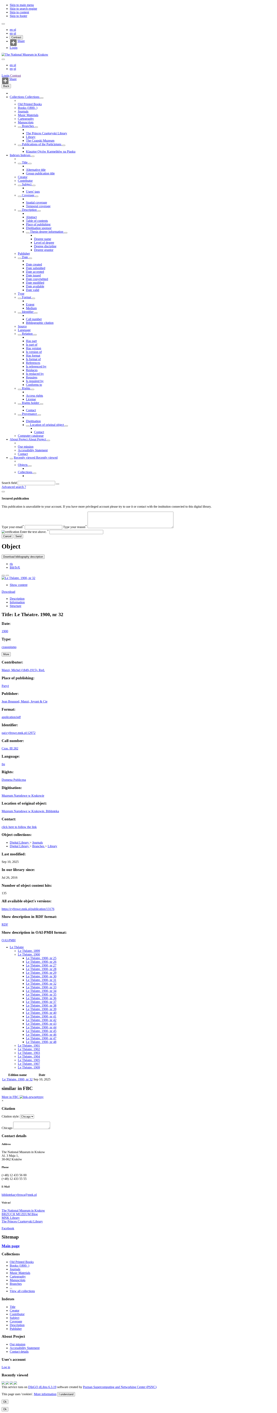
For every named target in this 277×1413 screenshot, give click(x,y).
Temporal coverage (38, 206)
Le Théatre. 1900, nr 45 (41, 1031)
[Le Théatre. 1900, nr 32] (18, 578)
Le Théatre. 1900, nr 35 (41, 994)
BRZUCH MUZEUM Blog (20, 1214)
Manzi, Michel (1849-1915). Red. (23, 670)
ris (11, 564)
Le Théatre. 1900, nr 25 (41, 958)
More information (45, 1394)
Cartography (26, 118)
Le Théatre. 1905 (29, 1060)
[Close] (3, 491)
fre (3, 764)
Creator (22, 177)
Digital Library (20, 842)
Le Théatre (17, 947)
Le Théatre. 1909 (29, 1067)
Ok (5, 1401)
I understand (66, 1394)
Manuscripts (25, 122)
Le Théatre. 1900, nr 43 (41, 1023)
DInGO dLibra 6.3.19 (42, 1387)
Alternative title (36, 169)
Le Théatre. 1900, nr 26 (41, 961)
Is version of (34, 352)
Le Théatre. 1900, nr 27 (41, 965)
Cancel (7, 536)
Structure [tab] (15, 606)
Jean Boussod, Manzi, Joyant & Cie (24, 701)
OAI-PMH (9, 940)
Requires (31, 377)
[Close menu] (3, 59)
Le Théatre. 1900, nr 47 (41, 1038)
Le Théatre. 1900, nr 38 (41, 1005)
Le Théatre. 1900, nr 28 (41, 969)
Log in (6, 1367)
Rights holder (30, 403)
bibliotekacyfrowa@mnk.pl (19, 1194)
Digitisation (33, 421)
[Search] (57, 484)
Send (18, 536)
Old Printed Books (30, 104)
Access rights (34, 395)
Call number (34, 319)
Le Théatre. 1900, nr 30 (41, 976)
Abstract (31, 217)
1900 (5, 631)
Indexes (15, 155)
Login (13, 47)
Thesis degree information (46, 231)
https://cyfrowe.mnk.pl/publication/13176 (28, 909)
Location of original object (47, 424)
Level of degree (44, 242)
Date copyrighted (37, 279)
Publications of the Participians (41, 144)
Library (30, 137)
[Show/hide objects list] (41, 98)
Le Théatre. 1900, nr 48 (41, 1042)
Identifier (27, 312)
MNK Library (11, 1217)
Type (21, 293)
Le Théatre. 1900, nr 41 (41, 1016)
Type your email (13, 527)
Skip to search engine (23, 8)
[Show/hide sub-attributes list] (19, 163)
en (12, 29)
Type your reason (75, 527)
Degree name (42, 239)
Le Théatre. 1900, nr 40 (41, 1012)
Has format (33, 355)
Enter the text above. (34, 532)
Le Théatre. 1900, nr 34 (41, 991)
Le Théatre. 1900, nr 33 (41, 987)
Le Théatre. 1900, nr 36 (41, 998)
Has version (33, 348)
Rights (26, 388)
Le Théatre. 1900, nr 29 (41, 972)
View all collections (22, 1291)
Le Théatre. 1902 (29, 1049)
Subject (26, 184)
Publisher (24, 253)
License (31, 399)
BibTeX (15, 567)
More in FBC (11, 1097)
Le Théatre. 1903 (29, 1053)
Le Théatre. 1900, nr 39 (41, 1009)
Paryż (5, 686)
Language (24, 330)
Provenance (29, 414)
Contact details (19, 1351)
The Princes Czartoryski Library (46, 133)
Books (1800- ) (27, 108)
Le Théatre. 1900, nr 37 (41, 1002)
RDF (5, 924)
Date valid (32, 290)
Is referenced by (36, 366)
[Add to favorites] (3, 575)
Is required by (35, 381)
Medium (31, 308)
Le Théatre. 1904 (29, 1056)
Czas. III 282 (10, 748)
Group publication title (40, 173)
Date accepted (35, 271)
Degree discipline (45, 246)
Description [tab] (17, 598)
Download (8, 591)
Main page (10, 1246)
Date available (35, 286)
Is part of (31, 344)
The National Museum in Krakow (23, 1210)
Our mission (25, 446)
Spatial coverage (36, 202)
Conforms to (34, 384)
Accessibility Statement (33, 450)
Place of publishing (38, 224)
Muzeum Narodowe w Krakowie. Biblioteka (30, 811)
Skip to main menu (22, 5)
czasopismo (9, 647)
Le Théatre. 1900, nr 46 (41, 1034)
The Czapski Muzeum (40, 140)
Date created (34, 264)
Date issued (33, 275)
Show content (18, 585)
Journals (23, 111)
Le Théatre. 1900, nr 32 (41, 983)
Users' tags (33, 191)
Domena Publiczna (14, 779)
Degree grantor (43, 250)
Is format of (33, 359)
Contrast (16, 37)
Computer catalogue (31, 435)
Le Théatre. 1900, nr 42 (41, 1020)
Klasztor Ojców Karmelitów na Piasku (50, 151)
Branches (28, 126)
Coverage (28, 195)
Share (21, 41)
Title (24, 162)
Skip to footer (18, 16)
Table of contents (37, 220)
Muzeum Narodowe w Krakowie (23, 795)
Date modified (35, 282)
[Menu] (3, 23)
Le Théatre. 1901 (29, 1045)
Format (26, 297)
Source (22, 326)
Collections (17, 97)
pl (15, 29)
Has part (31, 341)
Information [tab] (17, 602)
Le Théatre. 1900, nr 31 (41, 980)
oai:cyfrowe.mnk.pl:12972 (18, 733)
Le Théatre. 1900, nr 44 (41, 1027)
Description (29, 210)
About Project (19, 439)
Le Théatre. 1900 (29, 954)
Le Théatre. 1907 (29, 1063)
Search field (9, 483)
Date (25, 257)
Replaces (32, 370)
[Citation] (7, 575)
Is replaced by (35, 373)
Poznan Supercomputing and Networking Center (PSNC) (120, 1387)
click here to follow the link (19, 827)
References (33, 363)
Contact (31, 410)
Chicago (7, 1128)
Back (6, 86)
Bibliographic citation (40, 322)
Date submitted (35, 268)
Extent (30, 304)
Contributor (25, 180)
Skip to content (19, 12)
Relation (27, 333)
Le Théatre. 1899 (29, 951)
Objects (23, 465)
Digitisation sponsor (39, 228)
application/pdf (11, 717)
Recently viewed (25, 457)
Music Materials (28, 115)
